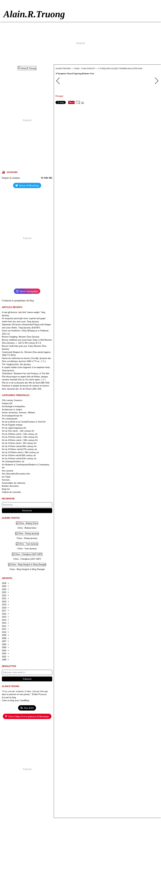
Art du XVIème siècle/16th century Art (19, 446)
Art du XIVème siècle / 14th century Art (20, 437)
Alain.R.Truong (63, 68)
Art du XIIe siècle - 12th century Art (18, 431)
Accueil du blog (9, 697)
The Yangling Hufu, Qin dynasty (16, 364)
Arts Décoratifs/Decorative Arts (16, 474)
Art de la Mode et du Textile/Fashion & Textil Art (24, 422)
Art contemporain (9, 418)
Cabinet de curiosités (11, 492)
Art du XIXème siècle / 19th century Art (20, 440)
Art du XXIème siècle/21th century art (19, 458)
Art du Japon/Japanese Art (14, 428)
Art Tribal (6, 477)
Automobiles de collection (13, 483)
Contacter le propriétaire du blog (18, 300)
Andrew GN (7, 403)
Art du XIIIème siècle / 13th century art (19, 434)
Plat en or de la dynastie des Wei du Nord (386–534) (25, 383)
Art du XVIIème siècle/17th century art (19, 449)
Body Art (6, 489)
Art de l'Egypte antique (12, 425)
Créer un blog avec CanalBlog (15, 700)
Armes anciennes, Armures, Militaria (18, 412)
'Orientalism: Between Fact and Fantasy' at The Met (25, 373)
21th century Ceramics (12, 400)
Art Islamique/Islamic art (13, 461)
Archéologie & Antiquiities (13, 406)
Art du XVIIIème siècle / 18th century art (20, 452)
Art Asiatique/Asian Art (12, 416)
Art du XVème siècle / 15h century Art (19, 443)
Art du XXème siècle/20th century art (19, 455)
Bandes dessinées (10, 486)
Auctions (6, 480)
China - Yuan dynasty (84, 68)
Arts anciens (7, 471)
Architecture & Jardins (12, 409)
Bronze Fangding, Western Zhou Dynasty (20, 337)
